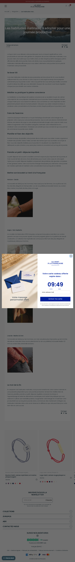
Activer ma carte (55, 299)
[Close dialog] (71, 256)
